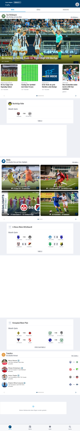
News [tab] (12, 10)
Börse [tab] (38, 10)
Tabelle (40, 121)
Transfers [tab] (66, 10)
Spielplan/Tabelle (40, 347)
